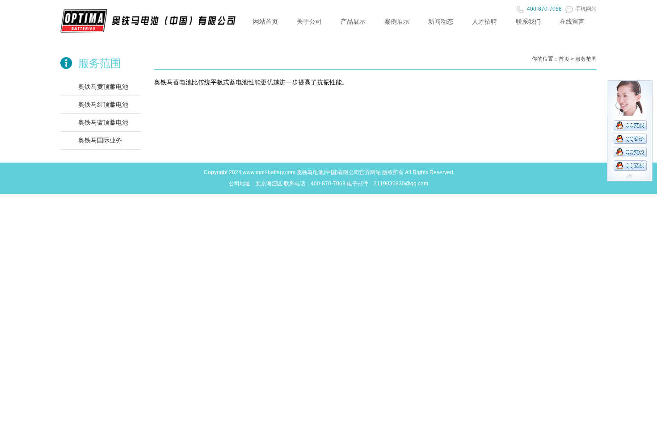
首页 (564, 59)
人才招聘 (484, 21)
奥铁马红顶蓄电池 (103, 104)
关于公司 (309, 21)
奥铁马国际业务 (100, 140)
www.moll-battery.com (269, 172)
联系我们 (528, 21)
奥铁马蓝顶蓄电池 (103, 122)
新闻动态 (440, 21)
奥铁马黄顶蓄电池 (103, 86)
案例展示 (396, 21)
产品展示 (353, 21)
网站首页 (265, 21)
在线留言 (572, 21)
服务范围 (586, 59)
